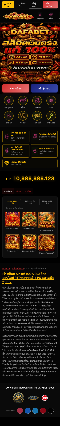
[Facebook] (27, 410)
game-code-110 (47, 202)
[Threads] (51, 410)
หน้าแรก (6, 268)
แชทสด (9, 4)
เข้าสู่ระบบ (34, 4)
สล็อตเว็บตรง (18, 268)
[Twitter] (35, 410)
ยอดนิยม (8, 191)
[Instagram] (20, 410)
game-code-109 (30, 202)
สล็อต (18, 191)
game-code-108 (12, 202)
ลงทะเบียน (16, 88)
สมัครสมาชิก (49, 4)
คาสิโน (28, 191)
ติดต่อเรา (22, 4)
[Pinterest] (43, 410)
